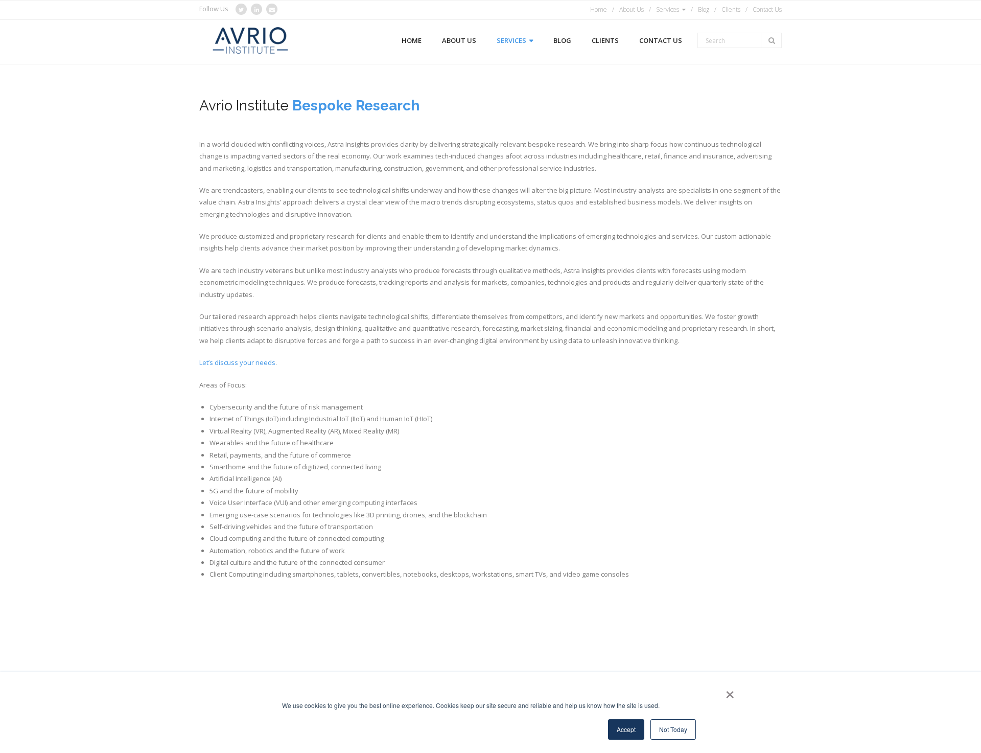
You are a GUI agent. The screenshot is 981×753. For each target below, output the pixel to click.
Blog (703, 9)
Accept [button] (626, 729)
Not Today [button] (673, 729)
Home (598, 9)
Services (667, 9)
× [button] (728, 691)
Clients (730, 9)
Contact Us (767, 9)
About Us (631, 9)
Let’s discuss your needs (237, 362)
